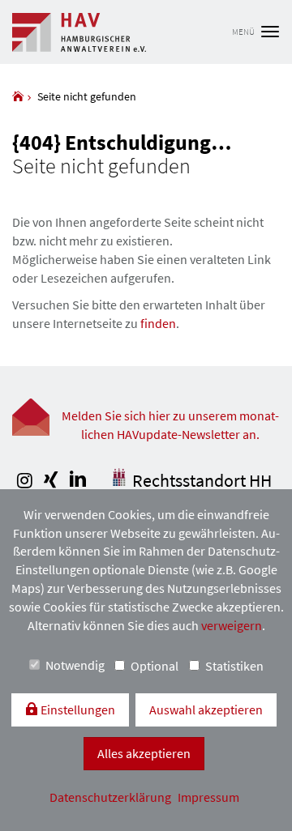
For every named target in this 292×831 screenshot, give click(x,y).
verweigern (231, 625)
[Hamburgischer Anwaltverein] (18, 96)
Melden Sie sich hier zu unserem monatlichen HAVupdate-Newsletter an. (170, 424)
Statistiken (234, 666)
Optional (154, 666)
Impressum (208, 797)
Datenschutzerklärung (111, 797)
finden (158, 323)
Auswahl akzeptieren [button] (206, 709)
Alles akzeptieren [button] (144, 753)
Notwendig (75, 665)
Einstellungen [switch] (76, 709)
